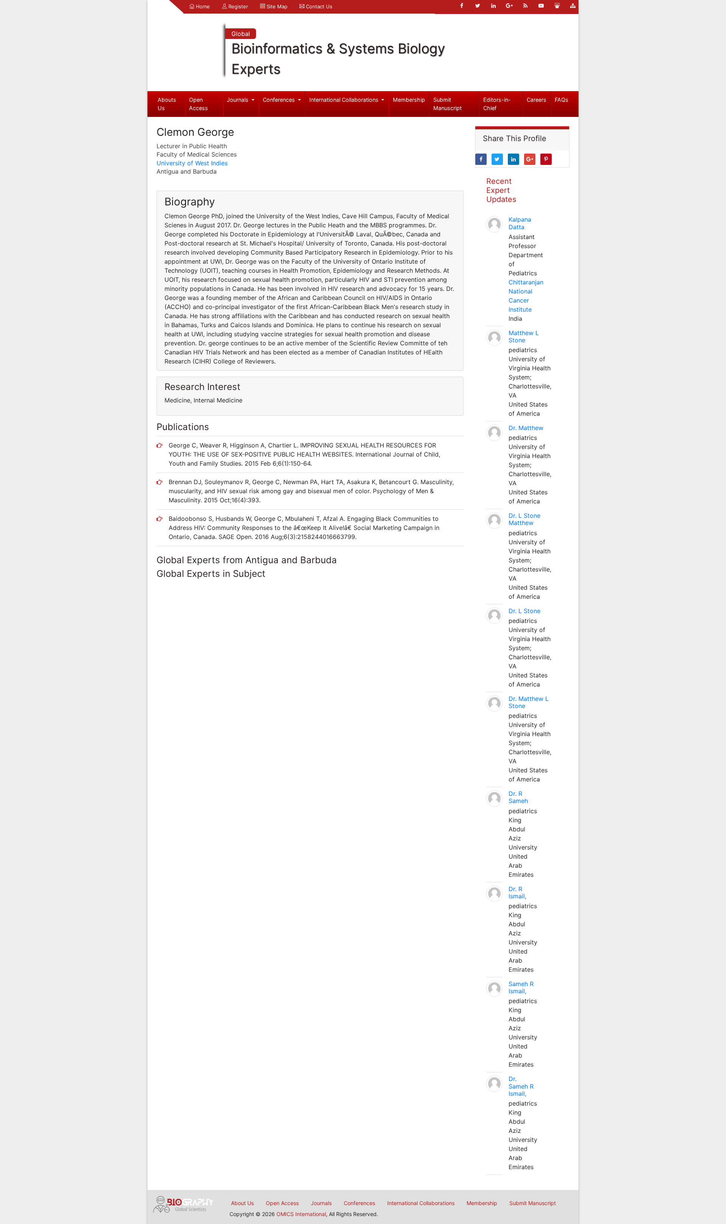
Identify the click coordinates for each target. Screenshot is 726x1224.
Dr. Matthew (526, 428)
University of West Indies (192, 163)
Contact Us (318, 6)
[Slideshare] (557, 5)
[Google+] (509, 5)
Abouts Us (167, 103)
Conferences (279, 99)
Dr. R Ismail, (517, 892)
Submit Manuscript (447, 103)
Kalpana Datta (520, 223)
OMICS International (301, 1214)
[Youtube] (541, 5)
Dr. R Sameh (518, 797)
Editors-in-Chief (497, 103)
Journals (238, 99)
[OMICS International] (183, 1203)
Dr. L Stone (524, 611)
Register (237, 6)
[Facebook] (461, 5)
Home (202, 6)
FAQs (561, 99)
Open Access (198, 103)
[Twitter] (477, 5)
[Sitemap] (573, 5)
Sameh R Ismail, (521, 987)
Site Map (276, 6)
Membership (409, 99)
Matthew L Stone (524, 336)
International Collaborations (344, 99)
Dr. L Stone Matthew (524, 519)
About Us (242, 1203)
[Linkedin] (493, 5)
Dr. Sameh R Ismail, (521, 1086)
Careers (536, 99)
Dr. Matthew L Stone (529, 702)
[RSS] (525, 5)
